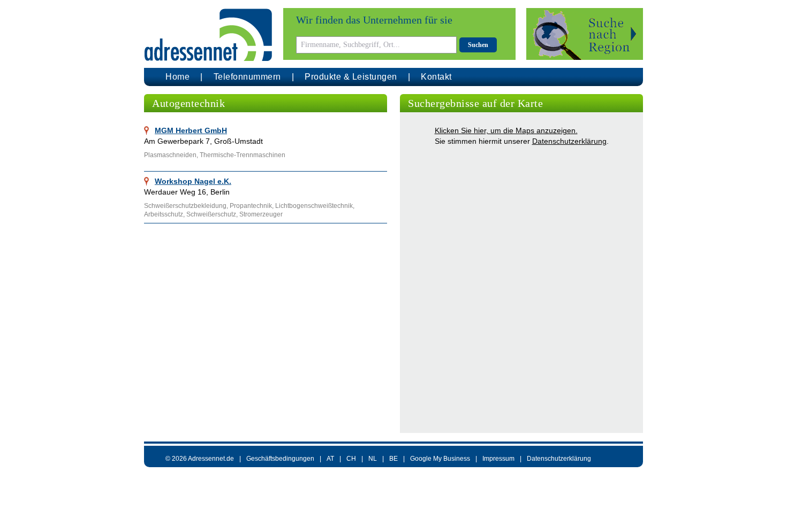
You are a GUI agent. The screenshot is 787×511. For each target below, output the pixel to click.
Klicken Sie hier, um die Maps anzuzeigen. (506, 130)
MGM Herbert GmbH (191, 130)
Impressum (498, 458)
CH (351, 458)
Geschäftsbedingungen (280, 458)
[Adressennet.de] (208, 35)
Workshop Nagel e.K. (193, 181)
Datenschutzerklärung (569, 141)
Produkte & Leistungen (351, 76)
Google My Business (440, 458)
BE (393, 458)
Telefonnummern (247, 76)
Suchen (478, 45)
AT (330, 458)
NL (372, 458)
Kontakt (436, 76)
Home (177, 76)
